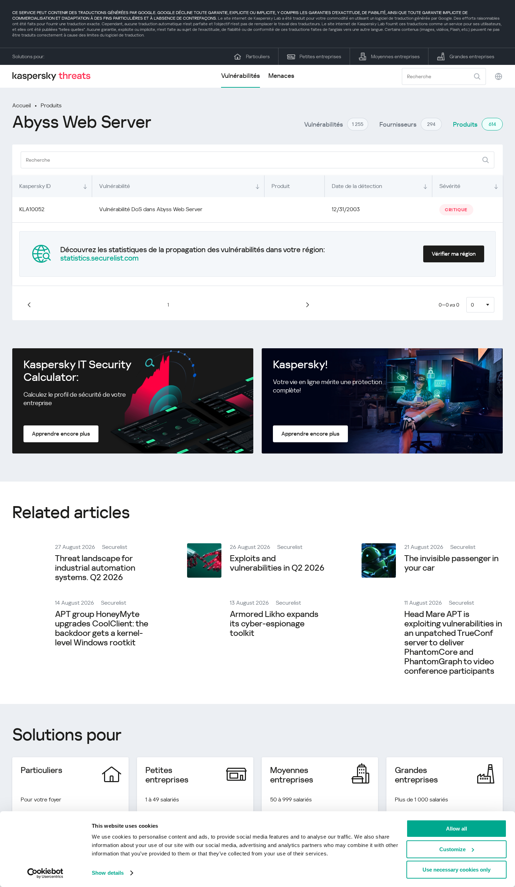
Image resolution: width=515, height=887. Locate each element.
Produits (51, 105)
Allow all (456, 829)
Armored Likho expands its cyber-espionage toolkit (274, 623)
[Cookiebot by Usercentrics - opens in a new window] (45, 873)
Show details (108, 873)
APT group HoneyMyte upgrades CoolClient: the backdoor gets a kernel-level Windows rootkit (101, 628)
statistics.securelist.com (99, 258)
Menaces (281, 75)
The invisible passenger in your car (451, 563)
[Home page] (54, 76)
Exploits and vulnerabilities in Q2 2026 (277, 563)
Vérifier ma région (454, 253)
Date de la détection (357, 186)
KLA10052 (31, 209)
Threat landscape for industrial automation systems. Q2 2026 (95, 567)
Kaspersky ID (35, 186)
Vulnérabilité (114, 186)
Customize (452, 849)
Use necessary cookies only (456, 870)
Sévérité (449, 186)
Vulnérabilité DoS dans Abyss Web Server (150, 209)
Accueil (21, 105)
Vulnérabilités (240, 75)
